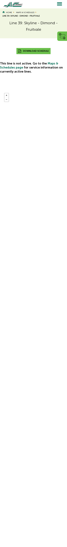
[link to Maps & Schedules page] (62, 36)
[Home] (11, 4)
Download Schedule (36, 51)
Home (9, 12)
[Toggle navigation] (59, 4)
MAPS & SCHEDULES (25, 12)
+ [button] (6, 95)
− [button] (6, 99)
